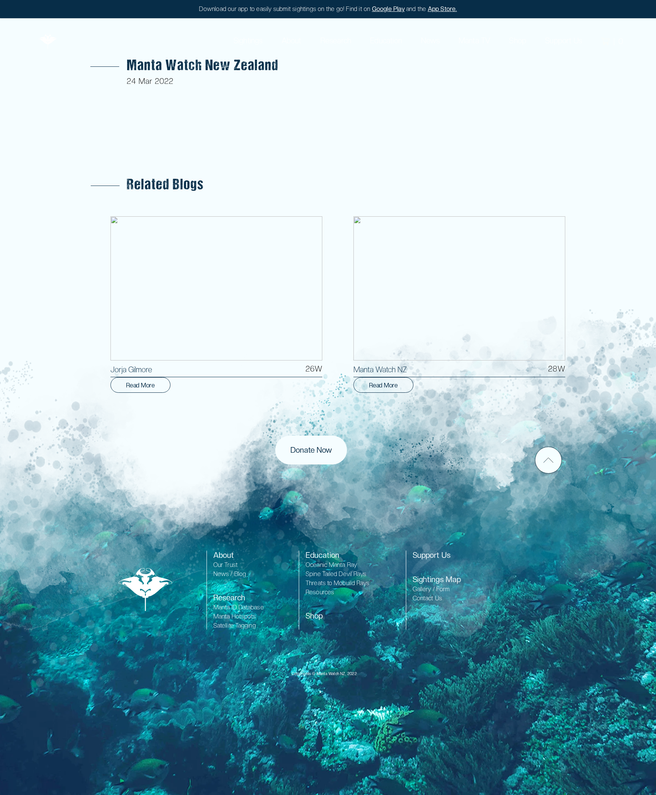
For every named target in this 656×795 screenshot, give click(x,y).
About (291, 40)
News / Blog (229, 574)
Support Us (432, 555)
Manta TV (474, 40)
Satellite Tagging (234, 625)
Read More (140, 385)
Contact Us (427, 598)
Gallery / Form (431, 589)
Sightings (248, 40)
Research (229, 597)
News (430, 40)
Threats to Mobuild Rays (337, 583)
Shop (517, 40)
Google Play (388, 9)
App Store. (442, 9)
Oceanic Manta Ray (331, 564)
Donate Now (311, 450)
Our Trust (225, 564)
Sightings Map (437, 579)
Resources (320, 592)
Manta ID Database (238, 607)
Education (386, 40)
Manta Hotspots (234, 616)
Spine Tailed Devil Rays (336, 574)
